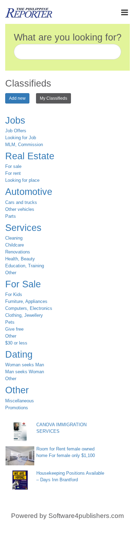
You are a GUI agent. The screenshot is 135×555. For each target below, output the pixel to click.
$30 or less (16, 343)
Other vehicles (19, 209)
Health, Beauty (20, 258)
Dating (19, 354)
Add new (17, 98)
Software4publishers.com (86, 515)
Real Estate (29, 156)
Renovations (17, 251)
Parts (10, 216)
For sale (13, 166)
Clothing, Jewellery (24, 315)
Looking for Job (20, 137)
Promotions (16, 407)
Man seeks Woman (24, 371)
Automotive (28, 192)
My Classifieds (53, 98)
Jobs (15, 120)
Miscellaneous (19, 400)
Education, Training (24, 265)
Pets (10, 322)
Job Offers (15, 130)
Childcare (14, 245)
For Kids (13, 294)
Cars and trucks (21, 202)
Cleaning (13, 238)
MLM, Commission (24, 144)
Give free (14, 329)
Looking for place (22, 180)
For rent (13, 173)
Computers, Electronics (28, 308)
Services (23, 228)
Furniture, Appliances (26, 301)
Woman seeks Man (24, 364)
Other (10, 272)
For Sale (23, 284)
